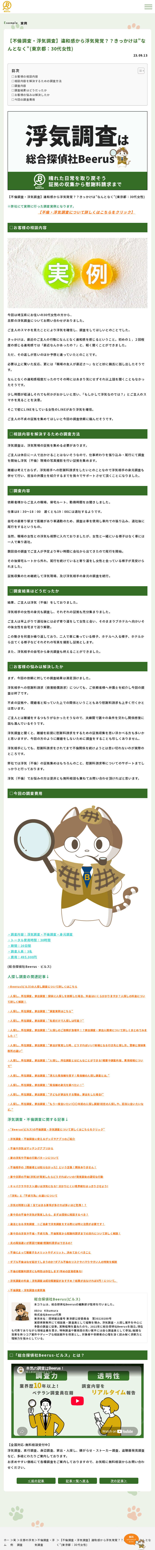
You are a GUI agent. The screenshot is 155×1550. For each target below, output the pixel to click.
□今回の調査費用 (23, 99)
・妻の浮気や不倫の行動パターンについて (33, 1158)
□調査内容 (19, 86)
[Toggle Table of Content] (139, 71)
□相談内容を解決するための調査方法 (37, 81)
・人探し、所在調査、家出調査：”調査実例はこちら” (40, 1011)
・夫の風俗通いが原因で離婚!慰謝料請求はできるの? (40, 1243)
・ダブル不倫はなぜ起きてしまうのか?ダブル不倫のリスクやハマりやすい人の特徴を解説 (62, 1262)
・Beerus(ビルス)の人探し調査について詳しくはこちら (42, 986)
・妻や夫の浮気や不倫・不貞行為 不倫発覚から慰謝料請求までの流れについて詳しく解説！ (64, 1233)
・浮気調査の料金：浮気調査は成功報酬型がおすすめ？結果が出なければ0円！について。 (62, 1281)
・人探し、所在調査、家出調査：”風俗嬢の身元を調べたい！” (46, 1085)
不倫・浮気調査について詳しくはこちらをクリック (86, 212)
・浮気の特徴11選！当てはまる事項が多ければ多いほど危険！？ (47, 1205)
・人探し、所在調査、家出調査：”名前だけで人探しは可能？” (46, 1020)
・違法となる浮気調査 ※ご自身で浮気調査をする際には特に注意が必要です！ (56, 1224)
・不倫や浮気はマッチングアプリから (30, 1148)
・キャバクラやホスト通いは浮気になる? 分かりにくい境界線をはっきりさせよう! (58, 1186)
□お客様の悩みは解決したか (31, 95)
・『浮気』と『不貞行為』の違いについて (32, 1195)
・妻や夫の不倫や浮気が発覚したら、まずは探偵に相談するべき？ (48, 1214)
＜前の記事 (36, 1480)
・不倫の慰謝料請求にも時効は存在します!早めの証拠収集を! (45, 1271)
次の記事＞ (119, 1480)
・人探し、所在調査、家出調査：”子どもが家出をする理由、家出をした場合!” (56, 1094)
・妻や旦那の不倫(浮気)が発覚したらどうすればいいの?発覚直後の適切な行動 (55, 1176)
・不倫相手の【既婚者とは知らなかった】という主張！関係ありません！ (52, 1167)
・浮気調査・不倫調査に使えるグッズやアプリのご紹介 (41, 1139)
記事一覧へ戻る (77, 1480)
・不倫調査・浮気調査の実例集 (26, 1290)
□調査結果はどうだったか (29, 90)
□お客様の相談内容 (25, 76)
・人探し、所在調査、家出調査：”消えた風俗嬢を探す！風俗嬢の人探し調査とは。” (59, 1075)
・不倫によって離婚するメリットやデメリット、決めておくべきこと (49, 1252)
